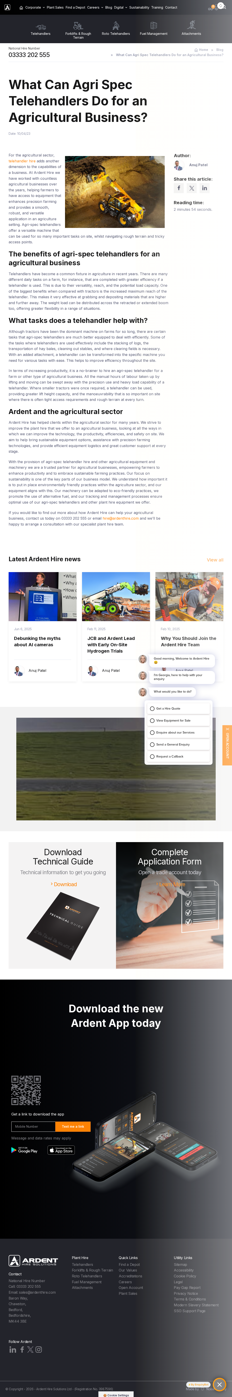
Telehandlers (82, 1264)
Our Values (128, 1270)
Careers (125, 1282)
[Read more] (43, 596)
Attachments (82, 1287)
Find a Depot (75, 7)
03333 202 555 (29, 54)
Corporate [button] (33, 7)
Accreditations (130, 1276)
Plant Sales (55, 7)
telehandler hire (22, 161)
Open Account (131, 1287)
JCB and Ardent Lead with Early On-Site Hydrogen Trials (111, 645)
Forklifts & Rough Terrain (92, 1270)
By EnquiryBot (199, 1384)
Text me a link (73, 1126)
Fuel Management (87, 1282)
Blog (108, 7)
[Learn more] (116, 784)
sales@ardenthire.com (37, 1292)
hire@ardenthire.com (121, 518)
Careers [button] (93, 7)
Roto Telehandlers (87, 1276)
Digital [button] (118, 7)
